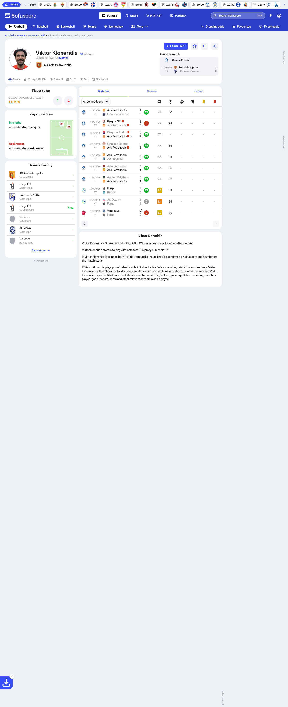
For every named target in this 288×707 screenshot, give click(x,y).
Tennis (92, 26)
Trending (13, 4)
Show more (39, 250)
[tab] (103, 91)
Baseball (42, 26)
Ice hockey (116, 26)
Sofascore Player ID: (52, 57)
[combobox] (95, 101)
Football (18, 26)
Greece (21, 35)
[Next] (284, 5)
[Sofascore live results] (20, 15)
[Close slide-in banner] (11, 676)
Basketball (68, 26)
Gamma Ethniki (36, 35)
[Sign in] (279, 15)
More (137, 27)
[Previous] (25, 5)
